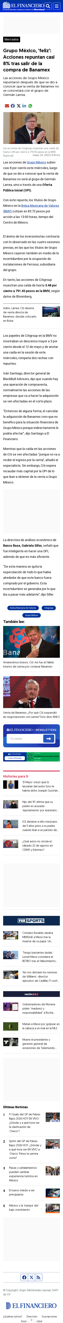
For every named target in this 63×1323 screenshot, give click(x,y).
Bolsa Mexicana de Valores (23, 608)
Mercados (12, 39)
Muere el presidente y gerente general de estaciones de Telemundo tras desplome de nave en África (39, 1048)
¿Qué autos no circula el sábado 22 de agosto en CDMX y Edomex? (37, 845)
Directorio (32, 1317)
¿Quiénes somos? (12, 1317)
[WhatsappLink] (31, 756)
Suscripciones (49, 1317)
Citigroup (48, 608)
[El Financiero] (23, 6)
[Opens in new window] (10, 1026)
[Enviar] (48, 739)
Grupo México (36, 162)
